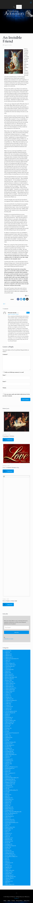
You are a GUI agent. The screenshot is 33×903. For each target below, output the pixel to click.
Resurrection (8, 841)
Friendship (7, 748)
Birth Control (8, 674)
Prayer (6, 830)
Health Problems (8, 768)
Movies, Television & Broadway (12, 811)
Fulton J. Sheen (8, 750)
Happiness (7, 763)
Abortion (7, 651)
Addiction (7, 654)
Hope (6, 774)
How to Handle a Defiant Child (10, 601)
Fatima (6, 739)
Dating (6, 714)
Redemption (8, 838)
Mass (6, 796)
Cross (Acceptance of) (10, 711)
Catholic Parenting (9, 688)
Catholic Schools (9, 689)
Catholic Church (8, 683)
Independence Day (9, 779)
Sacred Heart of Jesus (9, 845)
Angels (6, 660)
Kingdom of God (9, 782)
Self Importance (8, 853)
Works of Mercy (8, 884)
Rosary (6, 842)
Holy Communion (9, 773)
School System (8, 852)
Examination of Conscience (11, 733)
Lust (6, 793)
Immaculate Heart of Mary (11, 777)
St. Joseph (7, 865)
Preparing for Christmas (8, 436)
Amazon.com (8, 657)
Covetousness (8, 706)
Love (6, 791)
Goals (6, 757)
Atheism (7, 668)
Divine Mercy (8, 723)
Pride (6, 831)
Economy (7, 728)
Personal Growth (8, 821)
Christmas (7, 697)
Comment (5, 354)
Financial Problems (9, 742)
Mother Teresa (8, 808)
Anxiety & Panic (8, 663)
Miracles (7, 802)
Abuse (6, 652)
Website (4, 387)
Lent (6, 788)
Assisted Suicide (8, 666)
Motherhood (8, 810)
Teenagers (7, 873)
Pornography (8, 828)
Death (6, 716)
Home (5, 900)
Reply (28, 312)
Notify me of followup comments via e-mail (14, 372)
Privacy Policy (19, 900)
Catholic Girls (8, 685)
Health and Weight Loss (10, 767)
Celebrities (7, 692)
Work (6, 882)
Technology (7, 872)
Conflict (7, 703)
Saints (6, 848)
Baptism (7, 671)
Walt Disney (8, 881)
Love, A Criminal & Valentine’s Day (11, 467)
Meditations (8, 797)
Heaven (7, 770)
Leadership (7, 785)
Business (7, 680)
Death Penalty (8, 717)
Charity (7, 694)
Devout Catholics (9, 720)
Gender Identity (8, 753)
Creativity (7, 708)
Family (6, 736)
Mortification (8, 807)
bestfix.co (16, 898)
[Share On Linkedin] (24, 299)
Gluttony (7, 756)
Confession (7, 702)
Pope (6, 825)
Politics (7, 824)
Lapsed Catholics (9, 784)
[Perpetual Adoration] (16, 2)
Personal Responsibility (10, 822)
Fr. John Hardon (8, 745)
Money (6, 805)
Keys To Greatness (9, 780)
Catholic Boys (8, 682)
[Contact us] (27, 299)
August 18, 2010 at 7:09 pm (13, 314)
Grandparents (8, 760)
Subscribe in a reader (8, 638)
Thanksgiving (8, 875)
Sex (6, 858)
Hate (6, 765)
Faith (6, 734)
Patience (7, 818)
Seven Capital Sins (9, 855)
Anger (6, 661)
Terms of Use (26, 900)
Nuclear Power (8, 814)
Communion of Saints (10, 700)
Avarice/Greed (8, 669)
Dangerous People (9, 712)
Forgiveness (7, 743)
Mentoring (7, 801)
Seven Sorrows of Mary (10, 856)
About (9, 900)
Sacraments (7, 844)
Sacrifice (7, 847)
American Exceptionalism (10, 658)
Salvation (7, 850)
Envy (6, 729)
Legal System (8, 787)
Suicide (7, 869)
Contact (19, 7)
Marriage (7, 794)
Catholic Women (9, 691)
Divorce (7, 725)
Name (4, 375)
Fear (6, 740)
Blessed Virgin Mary (9, 677)
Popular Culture (8, 827)
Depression (7, 719)
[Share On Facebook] (18, 299)
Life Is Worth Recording (10, 790)
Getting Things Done (9, 754)
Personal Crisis (8, 819)
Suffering (7, 867)
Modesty (7, 804)
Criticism (7, 709)
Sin (6, 859)
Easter (6, 726)
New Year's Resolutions (10, 813)
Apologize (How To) (9, 665)
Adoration (7, 655)
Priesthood (7, 833)
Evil (6, 731)
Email (4, 381)
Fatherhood (7, 737)
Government (8, 759)
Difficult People (8, 722)
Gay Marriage (8, 751)
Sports (6, 864)
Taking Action (8, 870)
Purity (6, 836)
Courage (7, 705)
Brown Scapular (8, 678)
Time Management (9, 876)
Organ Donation (8, 816)
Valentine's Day (8, 878)
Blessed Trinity (8, 675)
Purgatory (7, 835)
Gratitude (7, 762)
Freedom (7, 746)
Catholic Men (8, 686)
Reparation (7, 839)
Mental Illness (8, 799)
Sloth (6, 861)
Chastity (7, 695)
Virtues (6, 879)
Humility (7, 776)
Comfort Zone (8, 699)
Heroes (6, 771)
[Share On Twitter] (21, 299)
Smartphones (8, 862)
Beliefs (6, 672)
